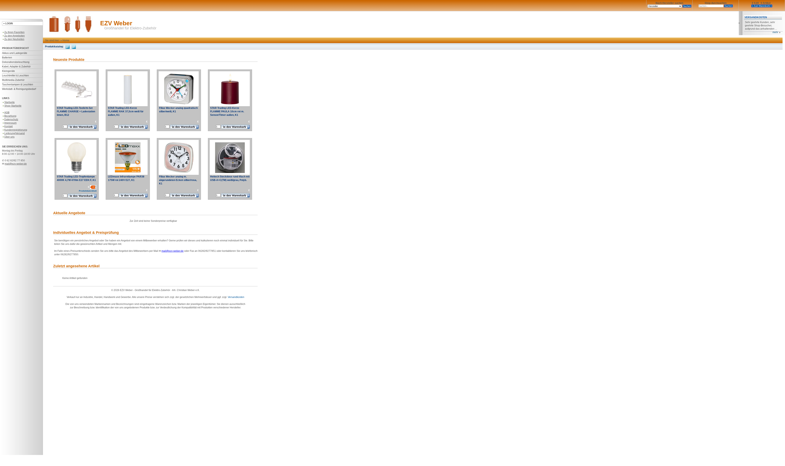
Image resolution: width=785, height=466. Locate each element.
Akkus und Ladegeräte (14, 53)
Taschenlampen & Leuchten (17, 84)
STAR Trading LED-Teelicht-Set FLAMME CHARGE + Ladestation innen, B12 (76, 111)
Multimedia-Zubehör (13, 80)
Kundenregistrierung (15, 129)
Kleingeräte (8, 71)
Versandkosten (236, 297)
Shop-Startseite (12, 105)
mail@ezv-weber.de (16, 163)
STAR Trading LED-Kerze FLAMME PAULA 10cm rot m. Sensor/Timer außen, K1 (227, 111)
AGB (6, 112)
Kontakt (8, 126)
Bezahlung (10, 116)
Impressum (10, 123)
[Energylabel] (93, 187)
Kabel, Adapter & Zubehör (16, 66)
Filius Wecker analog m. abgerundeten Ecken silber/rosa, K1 (178, 180)
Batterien (7, 57)
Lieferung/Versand (14, 133)
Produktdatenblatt (87, 191)
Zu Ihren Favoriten (14, 32)
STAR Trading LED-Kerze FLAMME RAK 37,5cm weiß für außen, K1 (126, 111)
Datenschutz (11, 119)
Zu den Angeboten (14, 35)
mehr (776, 32)
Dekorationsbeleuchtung (15, 62)
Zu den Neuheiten (14, 39)
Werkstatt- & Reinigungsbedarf (19, 89)
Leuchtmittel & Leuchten (15, 75)
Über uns (9, 136)
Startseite (9, 102)
